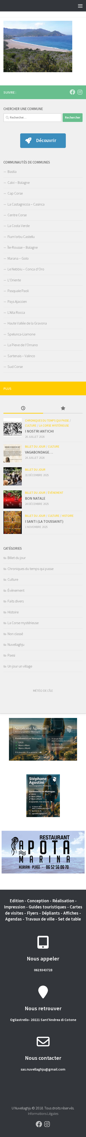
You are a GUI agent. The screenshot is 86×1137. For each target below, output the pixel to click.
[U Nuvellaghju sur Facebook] (72, 92)
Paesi (11, 655)
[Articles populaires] (63, 409)
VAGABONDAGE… (39, 452)
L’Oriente (14, 280)
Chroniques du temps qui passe (47, 420)
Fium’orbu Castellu (21, 236)
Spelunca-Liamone (21, 334)
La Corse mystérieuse (54, 425)
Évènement (55, 493)
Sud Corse (15, 366)
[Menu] (80, 5)
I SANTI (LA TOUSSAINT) (44, 521)
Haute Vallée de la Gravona (27, 323)
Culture (30, 425)
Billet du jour (35, 446)
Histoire (68, 516)
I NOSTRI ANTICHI (39, 431)
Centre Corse (17, 215)
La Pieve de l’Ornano (23, 345)
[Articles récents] (23, 409)
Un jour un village (20, 666)
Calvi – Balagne (19, 182)
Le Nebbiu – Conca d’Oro (26, 269)
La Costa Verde (19, 225)
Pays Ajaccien (17, 301)
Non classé (15, 633)
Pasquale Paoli (18, 290)
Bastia (12, 171)
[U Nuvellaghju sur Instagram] (80, 92)
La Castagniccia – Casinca (26, 204)
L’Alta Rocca (16, 312)
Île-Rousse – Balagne (23, 247)
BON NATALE (35, 498)
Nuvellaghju (16, 644)
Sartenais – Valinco (21, 355)
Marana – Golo (18, 258)
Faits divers (16, 601)
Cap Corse (15, 193)
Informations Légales (43, 1113)
